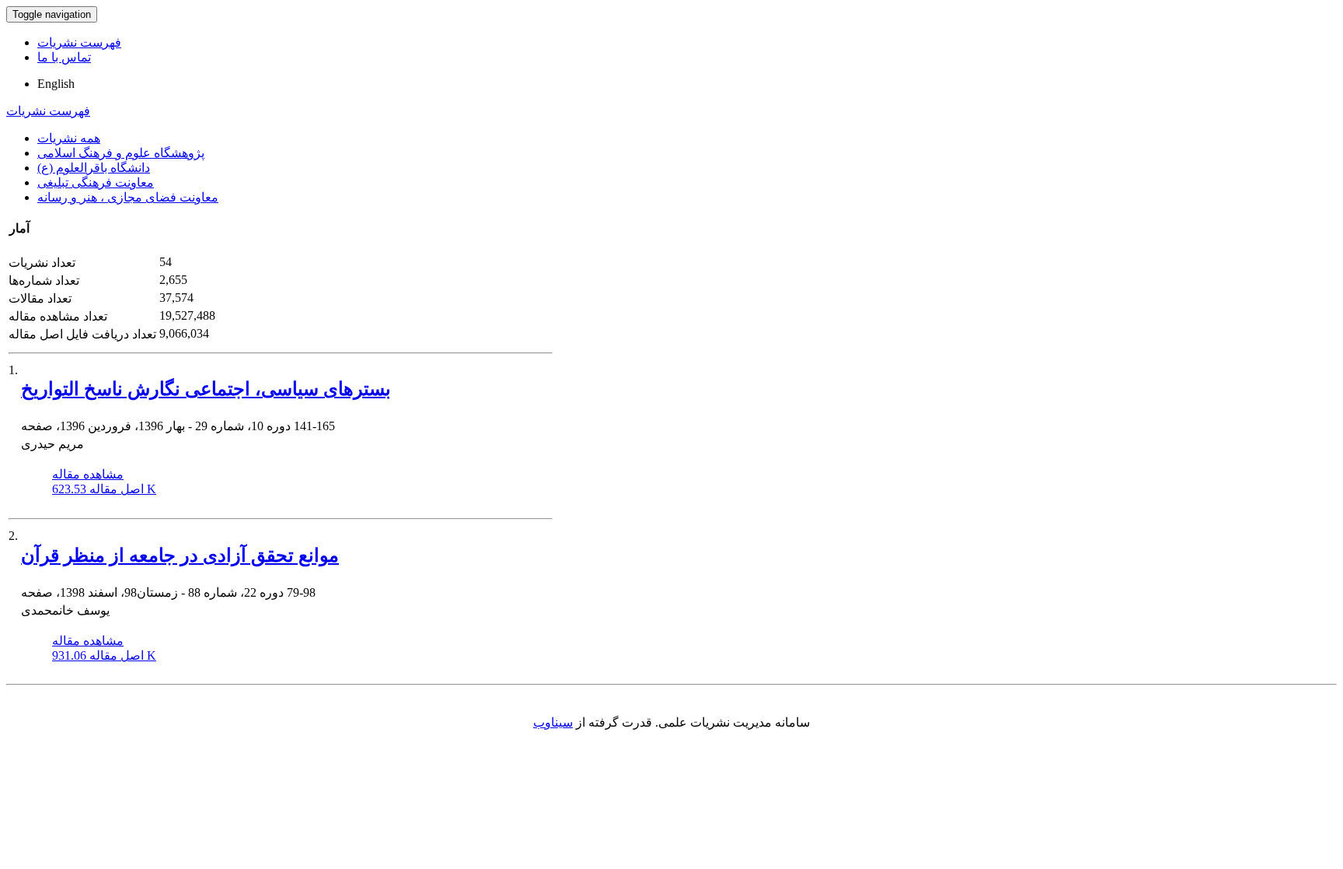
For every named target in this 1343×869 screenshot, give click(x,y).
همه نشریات (68, 138)
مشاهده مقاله (88, 474)
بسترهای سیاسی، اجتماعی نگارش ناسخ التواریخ (206, 389)
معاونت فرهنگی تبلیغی (95, 182)
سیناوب (553, 722)
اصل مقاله (104, 489)
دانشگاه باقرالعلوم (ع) (93, 167)
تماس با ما (64, 57)
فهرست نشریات (79, 42)
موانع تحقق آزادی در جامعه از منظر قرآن (180, 555)
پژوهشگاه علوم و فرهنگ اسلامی (120, 152)
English (56, 83)
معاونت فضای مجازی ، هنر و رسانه (127, 197)
